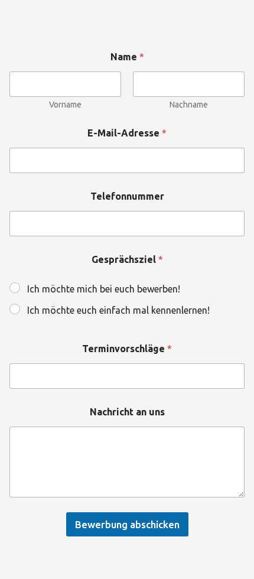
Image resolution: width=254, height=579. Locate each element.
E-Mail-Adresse (127, 133)
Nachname (189, 104)
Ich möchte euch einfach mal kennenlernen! (118, 310)
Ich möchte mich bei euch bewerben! (103, 289)
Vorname (65, 104)
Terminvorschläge (127, 348)
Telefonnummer (127, 196)
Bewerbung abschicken (127, 524)
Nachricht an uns (127, 411)
